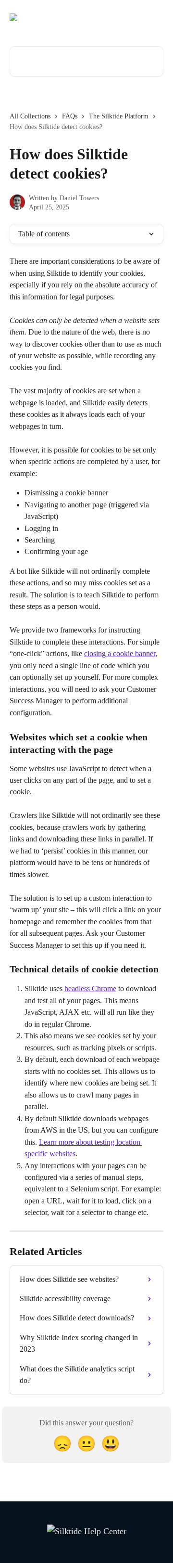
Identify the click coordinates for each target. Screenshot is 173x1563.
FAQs (69, 116)
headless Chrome (90, 988)
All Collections (30, 116)
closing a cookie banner (119, 653)
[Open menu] (154, 17)
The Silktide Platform (118, 116)
